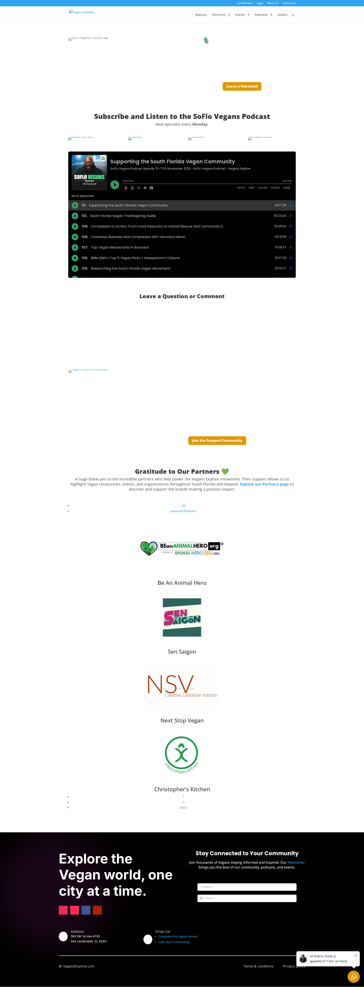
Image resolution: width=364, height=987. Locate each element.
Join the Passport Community (217, 440)
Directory (219, 15)
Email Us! (162, 931)
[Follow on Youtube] (97, 910)
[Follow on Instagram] (63, 910)
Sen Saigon (182, 651)
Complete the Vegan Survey (177, 936)
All (183, 506)
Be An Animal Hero (182, 583)
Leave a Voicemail (242, 86)
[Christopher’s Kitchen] (182, 755)
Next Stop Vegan (182, 720)
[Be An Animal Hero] (182, 549)
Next (183, 808)
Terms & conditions (258, 966)
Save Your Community (173, 942)
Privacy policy (294, 966)
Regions (201, 15)
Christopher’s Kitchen (182, 789)
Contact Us (289, 3)
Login (260, 3)
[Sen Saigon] (182, 618)
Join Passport (245, 3)
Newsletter (296, 862)
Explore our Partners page (264, 484)
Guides (282, 15)
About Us (272, 3)
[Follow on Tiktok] (74, 910)
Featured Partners (183, 511)
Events (240, 15)
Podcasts (261, 15)
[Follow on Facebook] (86, 910)
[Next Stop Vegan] (182, 687)
